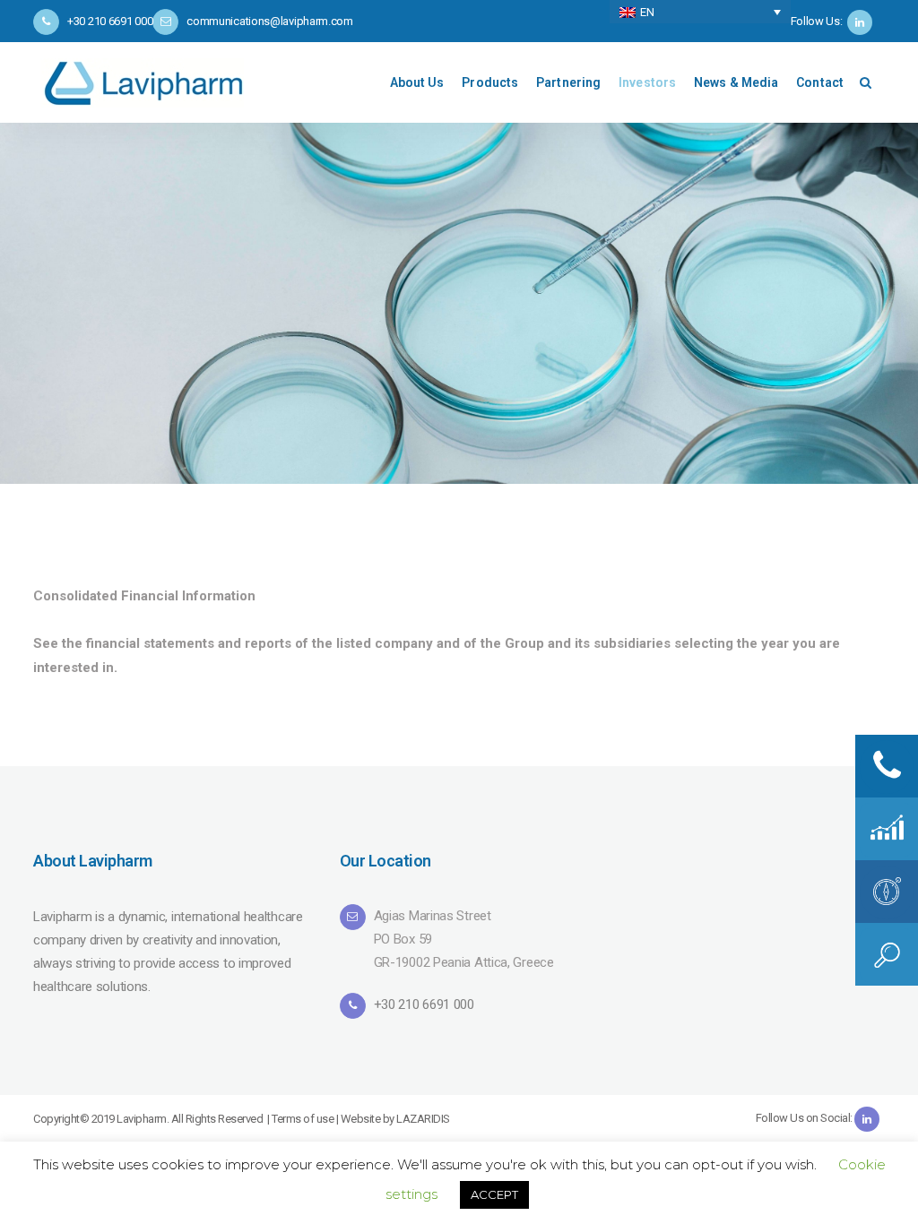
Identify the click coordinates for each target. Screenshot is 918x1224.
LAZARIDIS (423, 1118)
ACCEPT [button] (494, 1194)
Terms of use (302, 1118)
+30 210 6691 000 (424, 1004)
